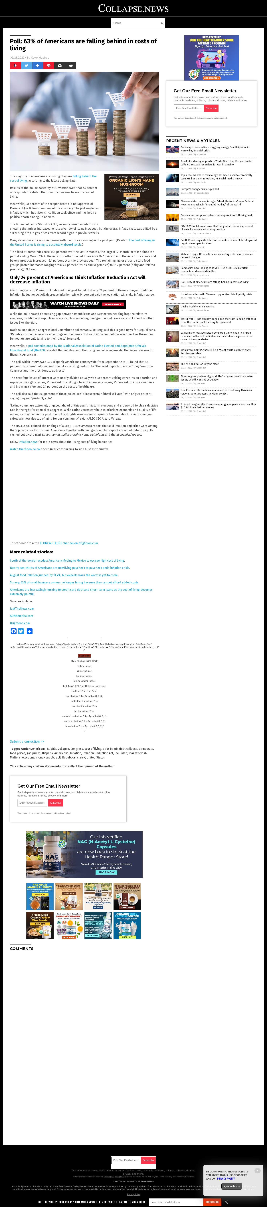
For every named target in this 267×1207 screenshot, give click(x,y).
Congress (76, 748)
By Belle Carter (201, 219)
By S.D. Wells (200, 182)
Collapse (63, 748)
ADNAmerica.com (21, 616)
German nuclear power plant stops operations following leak (216, 215)
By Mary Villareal (201, 275)
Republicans (70, 757)
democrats (146, 748)
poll (58, 757)
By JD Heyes (199, 168)
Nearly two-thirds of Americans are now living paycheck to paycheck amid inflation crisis (69, 568)
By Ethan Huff (200, 154)
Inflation (75, 753)
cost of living (92, 748)
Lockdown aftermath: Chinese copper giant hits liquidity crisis (216, 294)
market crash (138, 753)
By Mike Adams (201, 326)
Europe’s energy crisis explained (200, 189)
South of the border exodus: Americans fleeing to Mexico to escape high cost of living (67, 560)
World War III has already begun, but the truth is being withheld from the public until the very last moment (218, 320)
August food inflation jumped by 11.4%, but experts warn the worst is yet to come (64, 575)
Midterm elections (22, 757)
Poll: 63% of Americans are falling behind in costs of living (215, 282)
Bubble (51, 748)
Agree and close (231, 1186)
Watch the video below (25, 449)
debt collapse (128, 748)
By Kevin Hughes (201, 286)
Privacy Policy (133, 1194)
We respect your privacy (115, 1177)
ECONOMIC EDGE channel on (69, 543)
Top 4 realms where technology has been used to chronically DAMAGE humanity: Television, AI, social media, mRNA (216, 177)
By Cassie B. (199, 247)
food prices (17, 753)
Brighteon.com (20, 623)
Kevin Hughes (40, 57)
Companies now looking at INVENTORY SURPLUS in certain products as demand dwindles (214, 270)
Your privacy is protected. (28, 813)
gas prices (34, 753)
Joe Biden (121, 753)
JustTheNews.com (22, 608)
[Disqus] (84, 999)
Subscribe (212, 1202)
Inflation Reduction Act (98, 753)
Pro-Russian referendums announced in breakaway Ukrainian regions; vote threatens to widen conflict (216, 392)
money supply (45, 757)
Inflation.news (28, 442)
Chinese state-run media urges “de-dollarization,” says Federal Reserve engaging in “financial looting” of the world (217, 203)
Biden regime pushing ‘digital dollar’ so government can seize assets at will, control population (217, 378)
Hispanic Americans (55, 753)
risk (82, 757)
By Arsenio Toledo (202, 233)
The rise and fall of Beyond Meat (200, 364)
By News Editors (201, 193)
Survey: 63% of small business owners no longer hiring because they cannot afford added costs (74, 582)
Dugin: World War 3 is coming (198, 306)
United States (96, 757)
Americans (38, 748)
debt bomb (110, 748)
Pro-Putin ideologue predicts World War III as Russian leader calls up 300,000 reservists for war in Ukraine (216, 163)
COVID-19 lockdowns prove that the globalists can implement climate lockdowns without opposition (217, 228)
